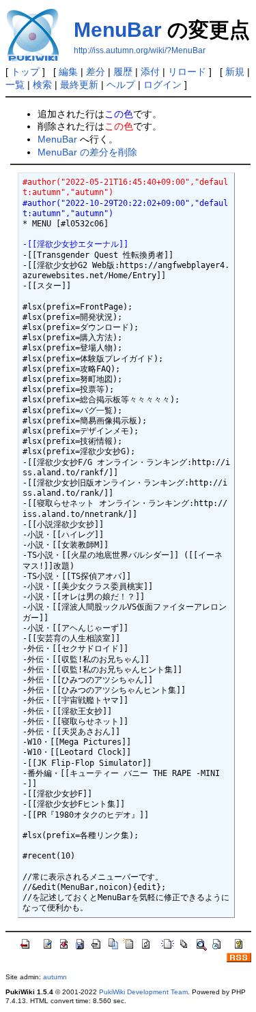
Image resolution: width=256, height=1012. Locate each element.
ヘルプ (120, 84)
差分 (95, 71)
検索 (42, 84)
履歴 (122, 71)
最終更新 (79, 84)
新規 (234, 71)
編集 (68, 71)
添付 (150, 71)
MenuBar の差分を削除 (87, 152)
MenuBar (118, 29)
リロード (187, 71)
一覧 (15, 84)
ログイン (162, 84)
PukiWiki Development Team (143, 992)
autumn (55, 977)
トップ (25, 71)
